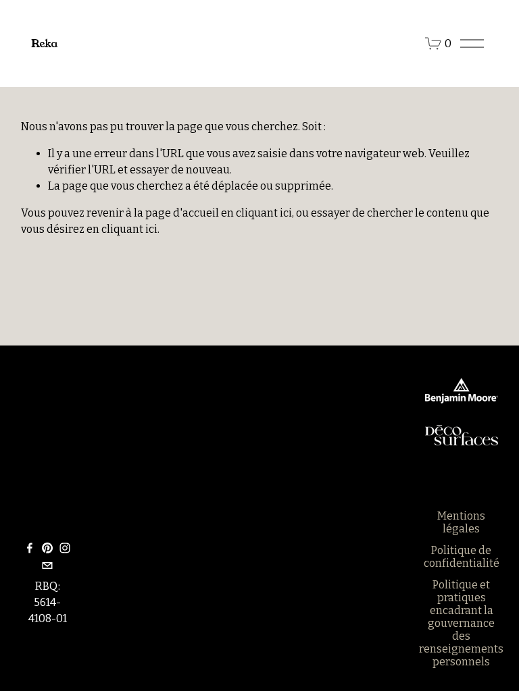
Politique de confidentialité (461, 557)
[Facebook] (29, 548)
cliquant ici (264, 212)
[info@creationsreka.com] (47, 565)
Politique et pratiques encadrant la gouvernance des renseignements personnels (461, 623)
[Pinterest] (47, 548)
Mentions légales (461, 522)
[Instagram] (64, 548)
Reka (44, 43)
